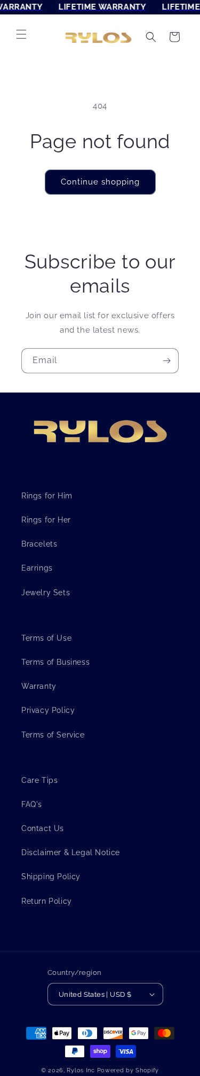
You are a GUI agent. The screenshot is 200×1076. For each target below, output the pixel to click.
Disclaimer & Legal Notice (70, 852)
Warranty (39, 686)
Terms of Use (46, 638)
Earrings (37, 568)
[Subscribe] (166, 360)
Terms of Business (55, 662)
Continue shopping (100, 182)
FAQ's (31, 804)
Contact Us (42, 828)
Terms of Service (53, 735)
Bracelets (39, 544)
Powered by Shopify (128, 1070)
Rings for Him (47, 495)
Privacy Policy (48, 710)
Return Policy (46, 901)
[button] (21, 34)
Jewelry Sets (45, 592)
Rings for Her (46, 520)
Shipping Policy (51, 876)
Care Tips (39, 780)
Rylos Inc (80, 1070)
